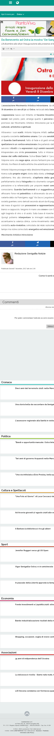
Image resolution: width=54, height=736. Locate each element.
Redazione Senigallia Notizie (30, 253)
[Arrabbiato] (12, 283)
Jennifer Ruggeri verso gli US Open (31, 550)
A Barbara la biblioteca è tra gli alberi (33, 529)
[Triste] (37, 283)
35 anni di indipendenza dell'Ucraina (32, 658)
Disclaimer (39, 730)
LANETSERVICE (18, 730)
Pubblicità (45, 730)
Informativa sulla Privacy (27, 732)
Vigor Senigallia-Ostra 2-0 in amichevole (34, 567)
